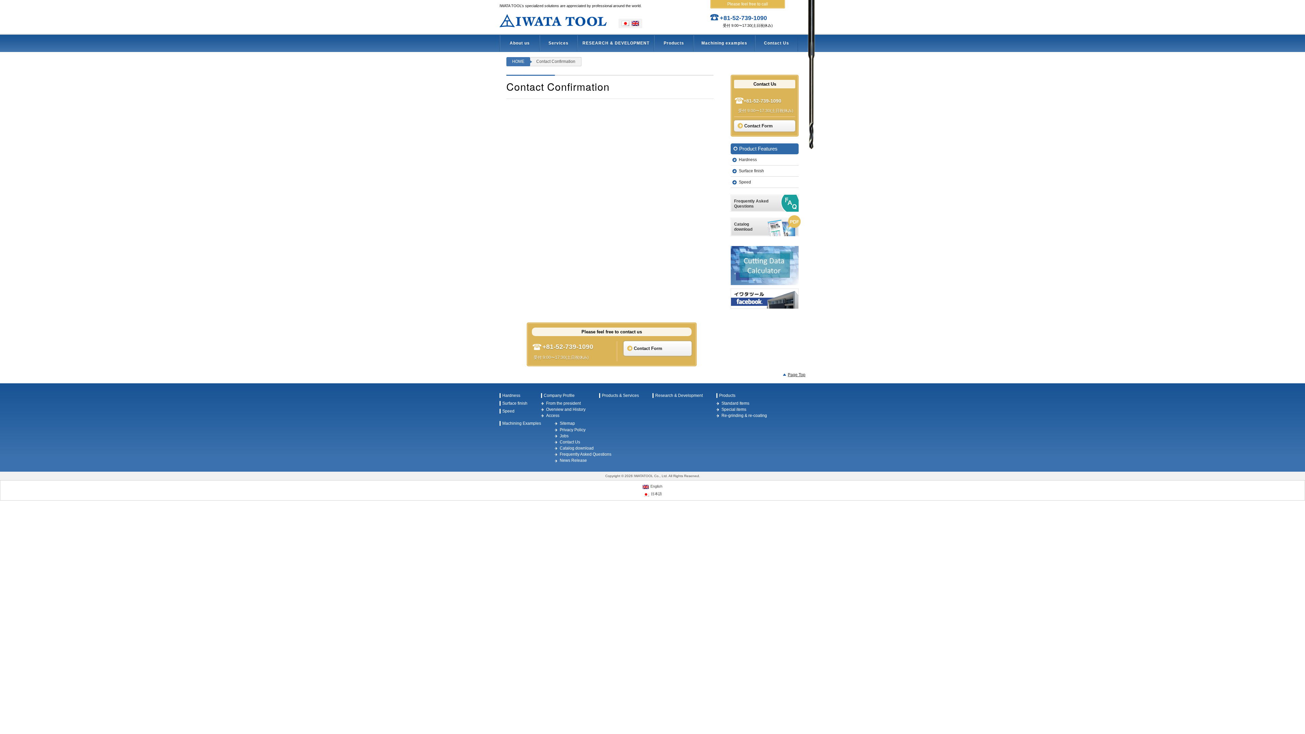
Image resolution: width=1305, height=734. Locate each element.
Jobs (564, 436)
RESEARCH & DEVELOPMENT (615, 43)
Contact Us (776, 43)
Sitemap (567, 423)
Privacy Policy (573, 429)
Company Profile (559, 395)
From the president (563, 403)
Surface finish (751, 171)
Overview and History (566, 409)
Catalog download (577, 448)
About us (520, 43)
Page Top (796, 374)
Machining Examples (521, 423)
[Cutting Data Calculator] (765, 265)
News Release (573, 460)
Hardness (748, 159)
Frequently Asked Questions (585, 454)
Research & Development (679, 395)
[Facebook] (765, 299)
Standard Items (735, 403)
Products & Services (620, 395)
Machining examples (724, 43)
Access (552, 415)
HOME (518, 61)
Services (559, 43)
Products (674, 43)
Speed (745, 182)
